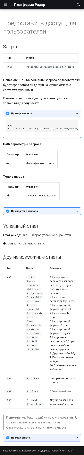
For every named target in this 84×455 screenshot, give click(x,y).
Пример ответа (20, 437)
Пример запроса (21, 113)
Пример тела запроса (24, 211)
